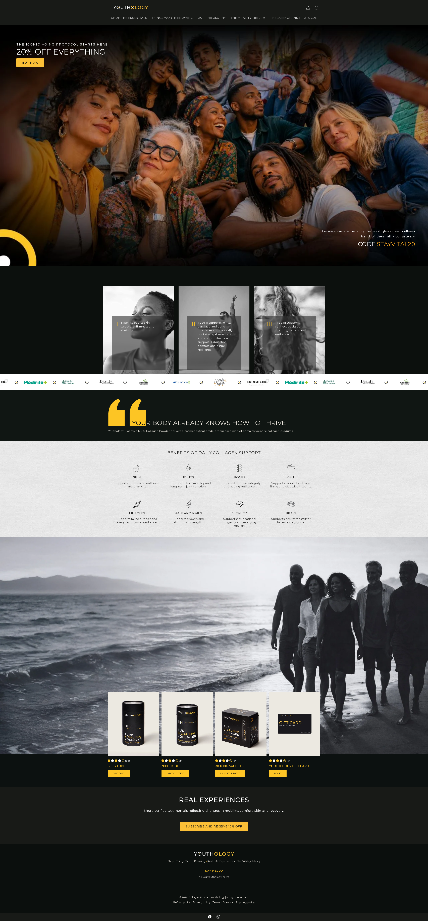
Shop (171, 861)
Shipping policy (245, 902)
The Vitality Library (248, 861)
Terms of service (222, 902)
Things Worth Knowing (190, 861)
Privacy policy (201, 902)
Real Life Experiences (221, 861)
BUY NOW (30, 62)
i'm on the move (230, 773)
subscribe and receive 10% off (214, 826)
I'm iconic (119, 773)
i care (278, 773)
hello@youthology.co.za (214, 876)
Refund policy (182, 902)
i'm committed (175, 773)
